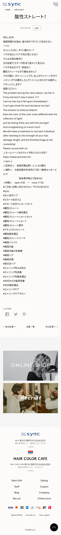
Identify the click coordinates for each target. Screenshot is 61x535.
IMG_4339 (8, 37)
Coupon (44, 486)
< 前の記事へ (9, 326)
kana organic (44, 515)
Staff (16, 486)
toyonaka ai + (30, 515)
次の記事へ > (51, 326)
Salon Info (16, 480)
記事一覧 (30, 326)
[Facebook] (7, 314)
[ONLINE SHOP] (30, 378)
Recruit (17, 498)
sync (37, 27)
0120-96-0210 (39, 440)
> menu (30, 446)
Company (44, 492)
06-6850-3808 (44, 464)
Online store (44, 498)
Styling (44, 480)
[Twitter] (15, 315)
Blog (16, 492)
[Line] (24, 314)
